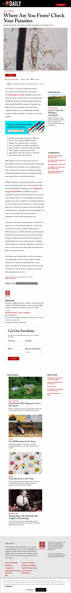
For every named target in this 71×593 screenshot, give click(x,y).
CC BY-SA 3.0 (34, 71)
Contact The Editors (28, 563)
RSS (6, 575)
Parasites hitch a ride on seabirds (17, 312)
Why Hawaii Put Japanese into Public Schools (55, 172)
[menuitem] (61, 5)
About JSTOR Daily (11, 563)
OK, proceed (41, 589)
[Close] (68, 581)
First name (11, 341)
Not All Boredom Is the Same (56, 164)
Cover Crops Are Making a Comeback (55, 113)
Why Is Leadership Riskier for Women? (55, 383)
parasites (8, 283)
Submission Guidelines (28, 565)
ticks (13, 283)
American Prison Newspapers (26, 571)
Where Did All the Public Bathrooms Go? (55, 156)
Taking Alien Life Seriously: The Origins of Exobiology (23, 517)
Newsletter (60, 5)
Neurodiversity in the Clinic (21, 479)
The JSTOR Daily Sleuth (29, 568)
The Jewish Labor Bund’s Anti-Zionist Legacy (54, 378)
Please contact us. (10, 278)
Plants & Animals (8, 11)
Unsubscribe (9, 568)
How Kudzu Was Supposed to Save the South (57, 161)
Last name (28, 341)
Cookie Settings (30, 589)
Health (11, 439)
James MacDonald (12, 79)
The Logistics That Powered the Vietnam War (56, 167)
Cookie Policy (8, 586)
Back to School (51, 386)
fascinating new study (16, 95)
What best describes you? (33, 349)
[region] (35, 585)
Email (10, 349)
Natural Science (13, 513)
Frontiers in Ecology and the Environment (27, 283)
